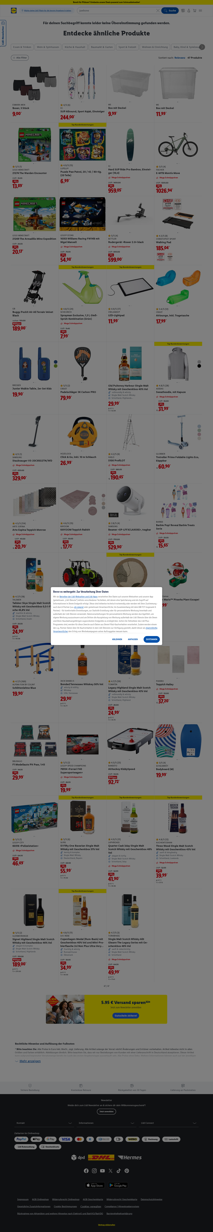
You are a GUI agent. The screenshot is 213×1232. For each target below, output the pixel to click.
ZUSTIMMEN (151, 639)
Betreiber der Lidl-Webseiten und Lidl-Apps (79, 596)
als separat (79, 607)
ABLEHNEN (117, 639)
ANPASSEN (133, 639)
